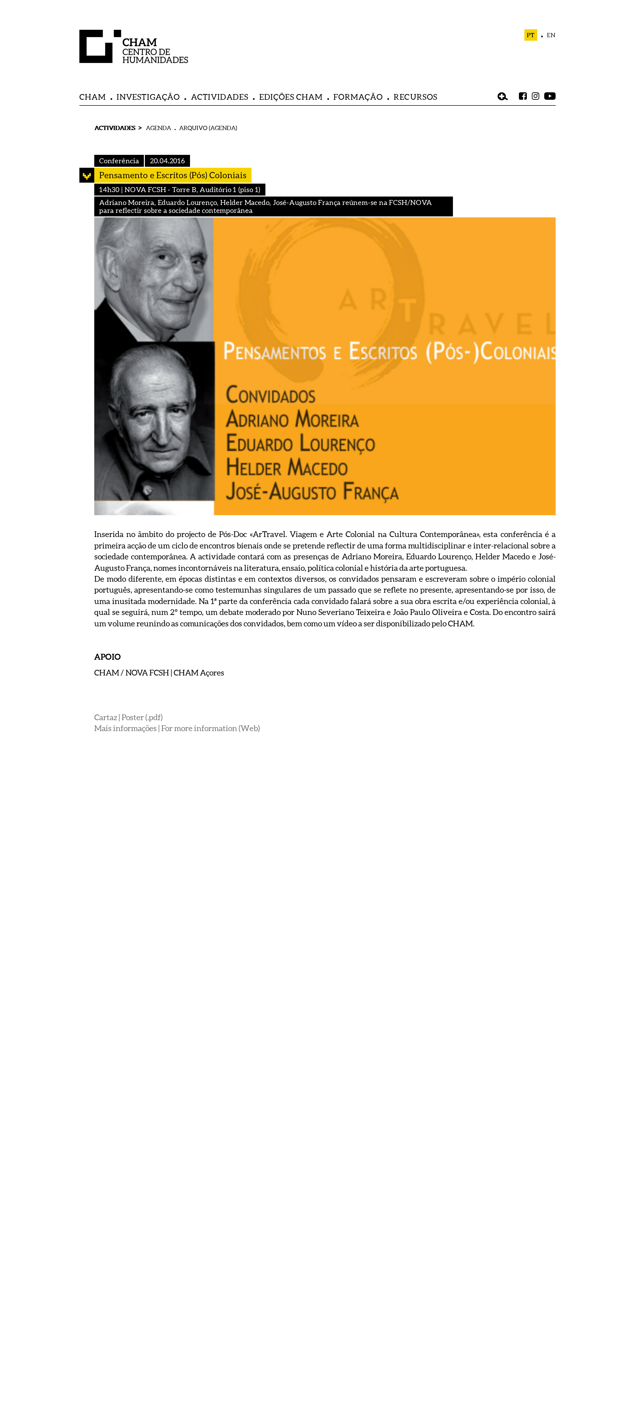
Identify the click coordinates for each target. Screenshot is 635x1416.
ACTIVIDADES (220, 96)
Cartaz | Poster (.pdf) (128, 716)
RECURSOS (416, 96)
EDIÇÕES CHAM (290, 96)
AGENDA (158, 127)
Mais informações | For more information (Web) (177, 728)
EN (551, 35)
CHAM (92, 96)
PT (531, 35)
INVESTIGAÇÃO (148, 96)
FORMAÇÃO (358, 96)
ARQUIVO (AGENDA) (208, 127)
